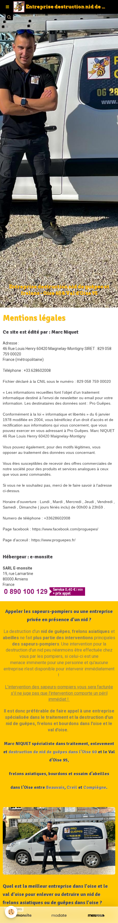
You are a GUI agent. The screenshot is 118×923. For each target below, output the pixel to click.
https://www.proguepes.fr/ (53, 540)
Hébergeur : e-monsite (28, 557)
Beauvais (55, 787)
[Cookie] (11, 912)
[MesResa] (96, 915)
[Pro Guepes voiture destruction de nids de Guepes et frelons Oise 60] (59, 841)
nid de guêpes (55, 631)
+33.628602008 (37, 370)
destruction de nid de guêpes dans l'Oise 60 (53, 752)
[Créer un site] (21, 915)
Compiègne (94, 787)
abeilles (11, 637)
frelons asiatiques (91, 631)
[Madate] (59, 915)
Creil (72, 787)
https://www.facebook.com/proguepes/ (65, 529)
